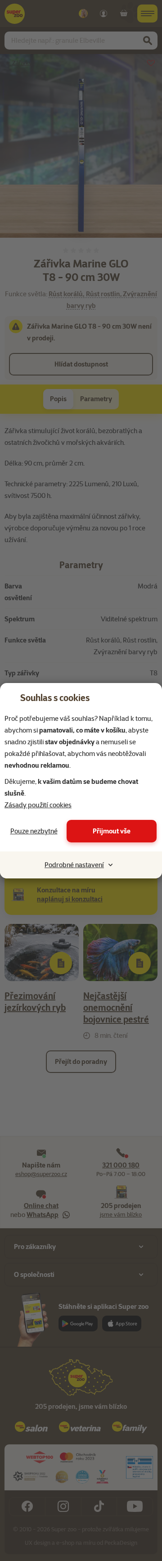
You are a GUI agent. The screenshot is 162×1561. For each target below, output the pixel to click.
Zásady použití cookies (38, 805)
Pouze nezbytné (34, 831)
